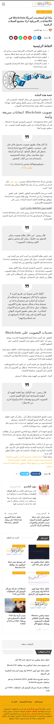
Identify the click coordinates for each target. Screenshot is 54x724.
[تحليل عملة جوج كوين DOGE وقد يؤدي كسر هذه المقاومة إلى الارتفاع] (39, 579)
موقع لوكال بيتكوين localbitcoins (22, 463)
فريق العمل (38, 702)
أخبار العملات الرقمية (44, 12)
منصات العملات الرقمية (23, 460)
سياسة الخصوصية (26, 702)
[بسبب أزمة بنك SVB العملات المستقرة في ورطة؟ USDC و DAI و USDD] (15, 605)
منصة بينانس (39, 460)
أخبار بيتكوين (18, 457)
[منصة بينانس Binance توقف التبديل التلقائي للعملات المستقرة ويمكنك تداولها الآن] (39, 605)
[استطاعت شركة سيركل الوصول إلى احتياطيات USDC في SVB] (15, 579)
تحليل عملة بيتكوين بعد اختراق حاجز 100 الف (32, 660)
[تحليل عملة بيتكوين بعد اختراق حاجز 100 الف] (39, 552)
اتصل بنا (14, 702)
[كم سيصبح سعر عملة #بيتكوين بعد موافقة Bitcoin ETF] (15, 552)
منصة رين (41, 463)
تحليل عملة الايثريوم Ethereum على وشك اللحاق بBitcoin (13, 520)
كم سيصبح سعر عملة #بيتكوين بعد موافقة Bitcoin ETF (28, 665)
